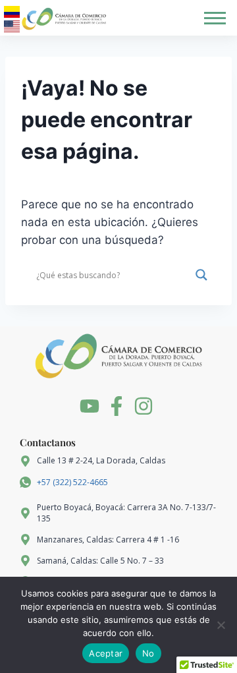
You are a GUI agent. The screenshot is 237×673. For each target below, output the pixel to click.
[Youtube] (89, 406)
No (148, 653)
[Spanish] (12, 12)
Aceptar (105, 653)
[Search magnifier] (201, 275)
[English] (12, 26)
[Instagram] (143, 406)
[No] (220, 624)
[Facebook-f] (116, 406)
